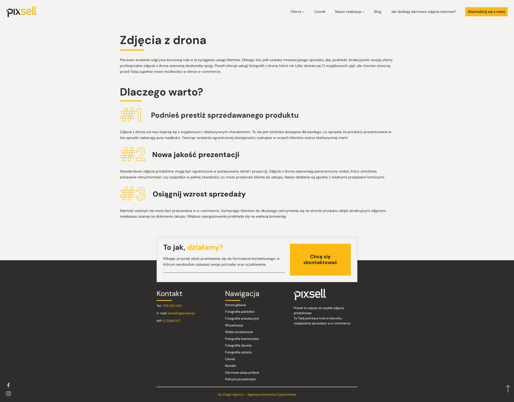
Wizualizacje (234, 325)
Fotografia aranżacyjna (242, 318)
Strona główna (235, 305)
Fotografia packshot (240, 311)
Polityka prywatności (240, 379)
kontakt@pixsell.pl (181, 313)
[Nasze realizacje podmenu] (363, 12)
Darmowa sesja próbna (242, 372)
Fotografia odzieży (238, 352)
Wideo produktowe (239, 332)
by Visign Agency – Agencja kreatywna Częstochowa (257, 394)
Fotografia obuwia (238, 345)
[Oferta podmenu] (303, 12)
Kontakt (230, 366)
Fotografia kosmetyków (242, 339)
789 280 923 (172, 306)
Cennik (230, 359)
